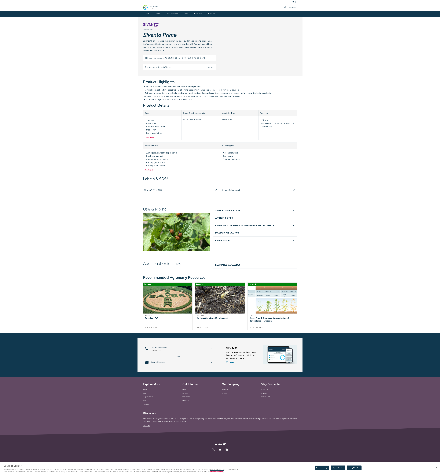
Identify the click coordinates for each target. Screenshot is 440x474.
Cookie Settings (321, 468)
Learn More (210, 67)
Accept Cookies (354, 468)
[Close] (436, 467)
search (285, 7)
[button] (255, 210)
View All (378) (149, 137)
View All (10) (149, 170)
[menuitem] (148, 14)
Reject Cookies (338, 468)
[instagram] (226, 451)
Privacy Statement (216, 472)
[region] (220, 468)
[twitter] (213, 450)
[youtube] (220, 450)
